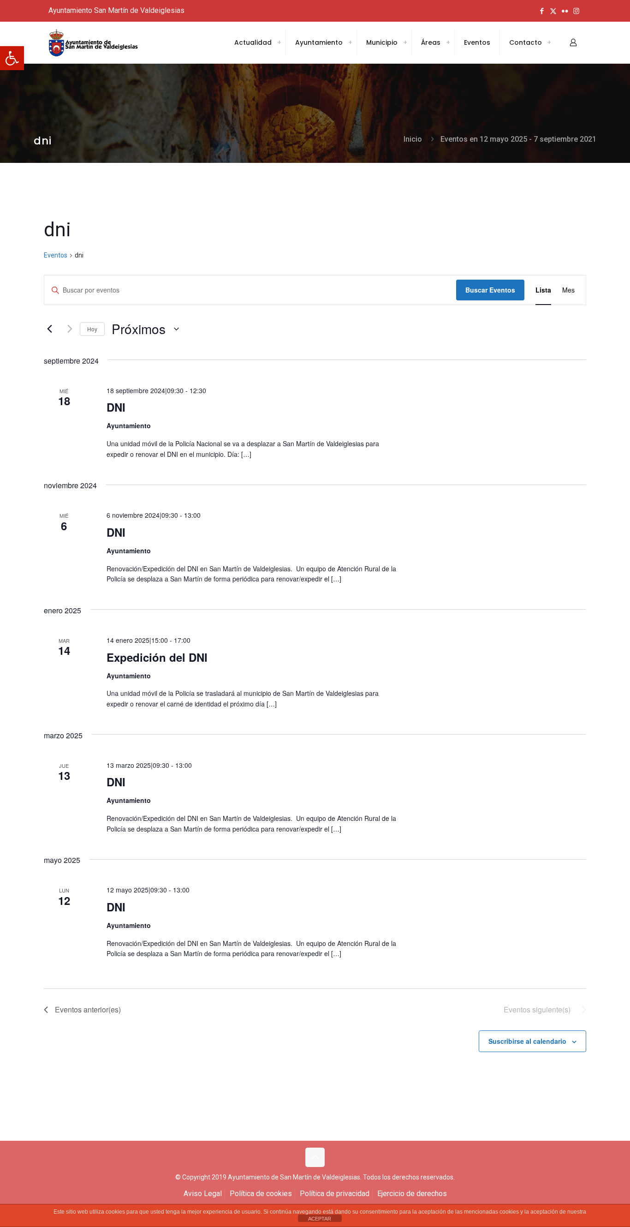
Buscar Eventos (490, 289)
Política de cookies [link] (261, 1193)
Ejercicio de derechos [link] (412, 1193)
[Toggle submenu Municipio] (405, 42)
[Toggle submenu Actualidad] (279, 42)
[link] (12, 58)
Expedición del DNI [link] (157, 657)
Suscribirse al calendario (527, 1041)
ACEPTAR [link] (319, 1218)
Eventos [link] (55, 255)
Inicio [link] (413, 139)
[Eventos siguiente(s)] (67, 329)
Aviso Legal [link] (203, 1193)
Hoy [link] (92, 329)
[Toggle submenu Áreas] (447, 42)
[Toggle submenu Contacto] (548, 42)
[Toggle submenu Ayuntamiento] (350, 42)
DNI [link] (116, 407)
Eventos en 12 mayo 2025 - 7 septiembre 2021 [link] (518, 139)
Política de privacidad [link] (334, 1193)
